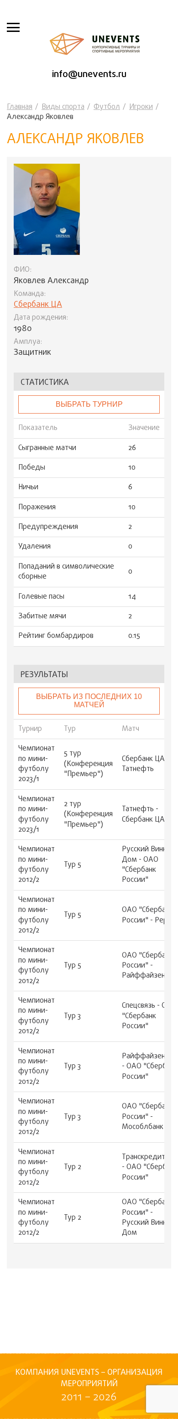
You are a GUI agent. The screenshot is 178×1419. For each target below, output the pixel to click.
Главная (19, 107)
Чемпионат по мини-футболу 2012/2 (36, 865)
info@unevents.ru (89, 74)
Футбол (107, 107)
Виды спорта (63, 107)
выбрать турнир (89, 404)
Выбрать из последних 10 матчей (89, 701)
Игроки (141, 107)
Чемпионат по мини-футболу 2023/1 (36, 764)
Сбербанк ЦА (38, 305)
